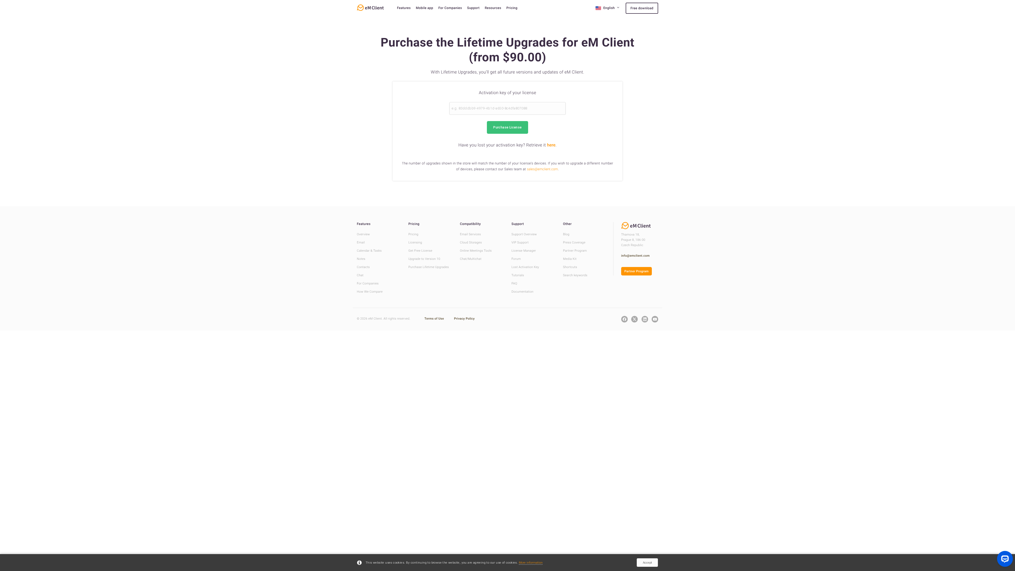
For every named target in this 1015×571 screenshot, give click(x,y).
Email (361, 242)
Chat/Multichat (471, 259)
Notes (361, 259)
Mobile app (424, 8)
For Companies (450, 8)
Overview (363, 234)
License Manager (523, 250)
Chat (360, 275)
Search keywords (575, 275)
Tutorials (517, 275)
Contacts (363, 267)
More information (531, 562)
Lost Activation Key (525, 267)
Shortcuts (570, 267)
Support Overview (524, 234)
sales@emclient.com (542, 169)
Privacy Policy (464, 318)
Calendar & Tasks (369, 250)
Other (567, 224)
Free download (641, 8)
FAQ (514, 283)
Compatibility (470, 224)
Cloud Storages (471, 242)
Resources (493, 8)
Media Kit (569, 259)
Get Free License (420, 250)
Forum (516, 259)
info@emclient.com (635, 255)
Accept (647, 562)
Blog (566, 234)
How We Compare (370, 291)
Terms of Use (435, 318)
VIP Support (520, 242)
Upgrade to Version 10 (424, 259)
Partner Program (575, 250)
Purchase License (507, 127)
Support (473, 8)
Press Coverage (574, 242)
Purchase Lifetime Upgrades (428, 267)
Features (404, 8)
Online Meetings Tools (476, 250)
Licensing (415, 242)
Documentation (522, 291)
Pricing (512, 8)
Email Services (470, 234)
